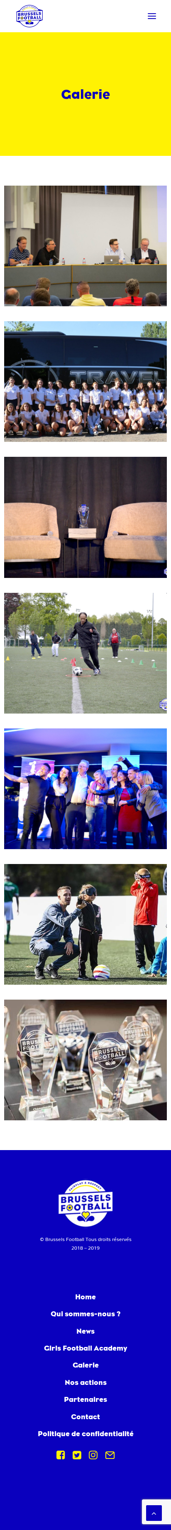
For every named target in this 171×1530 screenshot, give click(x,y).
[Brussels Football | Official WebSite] (29, 16)
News (85, 1331)
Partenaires (85, 1399)
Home (85, 1296)
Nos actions (86, 1382)
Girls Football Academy (85, 1348)
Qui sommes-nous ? (85, 1313)
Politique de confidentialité (86, 1433)
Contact (85, 1416)
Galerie (86, 1365)
